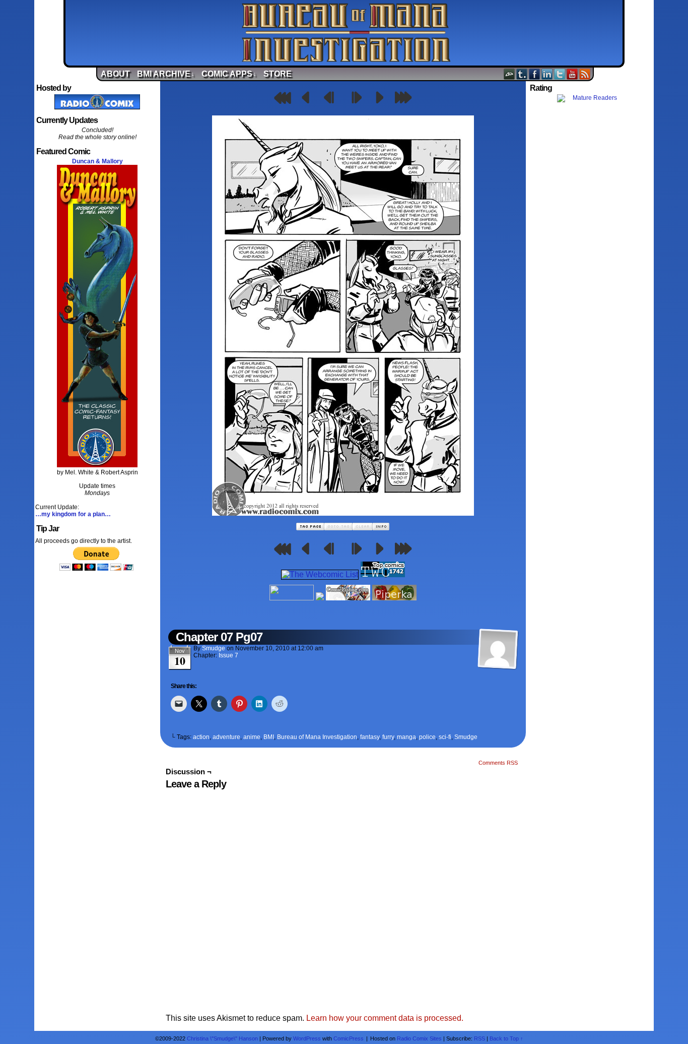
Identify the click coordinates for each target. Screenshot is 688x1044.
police (427, 737)
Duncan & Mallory (97, 161)
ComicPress (348, 1038)
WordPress (307, 1038)
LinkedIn (547, 74)
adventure (226, 737)
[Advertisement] (591, 284)
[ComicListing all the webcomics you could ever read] (348, 597)
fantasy (369, 737)
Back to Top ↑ (506, 1038)
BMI (268, 737)
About (115, 74)
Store (277, 74)
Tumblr (522, 74)
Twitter (560, 74)
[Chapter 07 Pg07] (343, 513)
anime (251, 737)
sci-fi (445, 737)
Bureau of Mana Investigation (346, 33)
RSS (585, 74)
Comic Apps (228, 74)
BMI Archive (165, 74)
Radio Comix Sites (419, 1038)
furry (388, 737)
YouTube (572, 74)
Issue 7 (228, 655)
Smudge (213, 648)
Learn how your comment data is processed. (384, 1018)
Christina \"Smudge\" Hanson (222, 1038)
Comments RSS (498, 763)
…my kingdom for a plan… (73, 514)
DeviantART (509, 74)
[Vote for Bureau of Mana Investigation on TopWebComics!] (383, 574)
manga (406, 737)
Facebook (534, 74)
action (201, 737)
